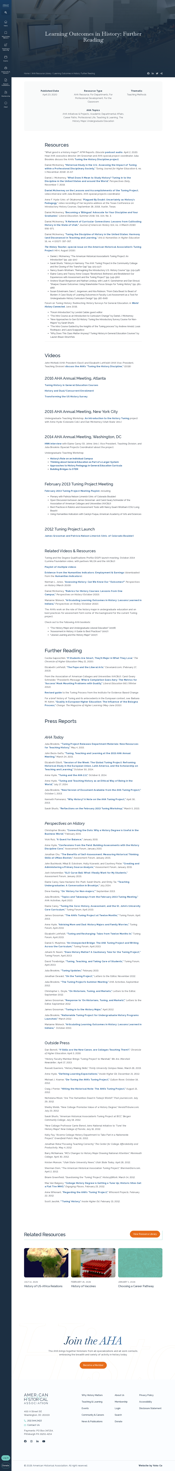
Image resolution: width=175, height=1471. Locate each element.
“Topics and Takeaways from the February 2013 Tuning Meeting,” (99, 897)
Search (118, 1415)
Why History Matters (92, 1395)
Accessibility (145, 1401)
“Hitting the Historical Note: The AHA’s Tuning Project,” (93, 1089)
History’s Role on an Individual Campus (71, 458)
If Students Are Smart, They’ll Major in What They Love (99, 658)
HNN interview (53, 443)
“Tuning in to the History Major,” (83, 1009)
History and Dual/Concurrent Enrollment (69, 390)
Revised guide (53, 692)
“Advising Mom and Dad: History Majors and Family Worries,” (93, 924)
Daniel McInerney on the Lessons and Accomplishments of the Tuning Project (91, 190)
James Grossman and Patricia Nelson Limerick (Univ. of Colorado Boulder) (89, 536)
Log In (6, 1458)
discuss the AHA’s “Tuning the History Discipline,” (94, 366)
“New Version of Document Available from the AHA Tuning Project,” (101, 790)
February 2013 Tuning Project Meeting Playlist (72, 491)
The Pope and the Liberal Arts (85, 667)
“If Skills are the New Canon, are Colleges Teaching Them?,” (94, 1049)
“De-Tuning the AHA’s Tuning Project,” (87, 1079)
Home (27, 73)
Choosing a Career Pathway (136, 1286)
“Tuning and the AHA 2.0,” (73, 775)
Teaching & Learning (92, 1401)
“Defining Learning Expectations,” (78, 1074)
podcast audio (113, 152)
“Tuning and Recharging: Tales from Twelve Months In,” (99, 933)
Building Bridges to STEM (64, 469)
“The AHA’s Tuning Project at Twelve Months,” (92, 915)
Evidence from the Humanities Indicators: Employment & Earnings (84, 572)
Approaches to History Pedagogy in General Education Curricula (86, 465)
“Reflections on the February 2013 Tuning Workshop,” (92, 808)
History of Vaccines (83, 1286)
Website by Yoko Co (150, 1465)
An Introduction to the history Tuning (106, 418)
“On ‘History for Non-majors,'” (78, 891)
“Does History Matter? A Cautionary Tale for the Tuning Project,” (102, 952)
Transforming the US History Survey (66, 396)
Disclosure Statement (150, 1408)
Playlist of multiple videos (60, 567)
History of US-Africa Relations (43, 1286)
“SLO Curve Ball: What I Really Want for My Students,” (96, 872)
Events (85, 1408)
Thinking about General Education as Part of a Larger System (84, 462)
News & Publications (92, 1421)
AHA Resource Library (41, 73)
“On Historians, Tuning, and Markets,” (90, 991)
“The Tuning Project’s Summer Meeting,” (85, 982)
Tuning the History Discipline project (97, 159)
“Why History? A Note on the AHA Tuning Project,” (96, 799)
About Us (119, 1395)
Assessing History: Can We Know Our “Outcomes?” (95, 582)
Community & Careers (93, 1415)
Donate (5, 1465)
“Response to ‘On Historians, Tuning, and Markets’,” (95, 1000)
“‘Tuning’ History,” (70, 1201)
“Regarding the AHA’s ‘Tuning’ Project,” (85, 1192)
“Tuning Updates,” (71, 970)
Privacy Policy (146, 1395)
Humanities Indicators (68, 576)
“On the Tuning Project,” (79, 976)
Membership (121, 1401)
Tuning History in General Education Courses (71, 385)
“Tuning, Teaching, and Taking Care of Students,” (94, 961)
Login (117, 1408)
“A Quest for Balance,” (69, 839)
